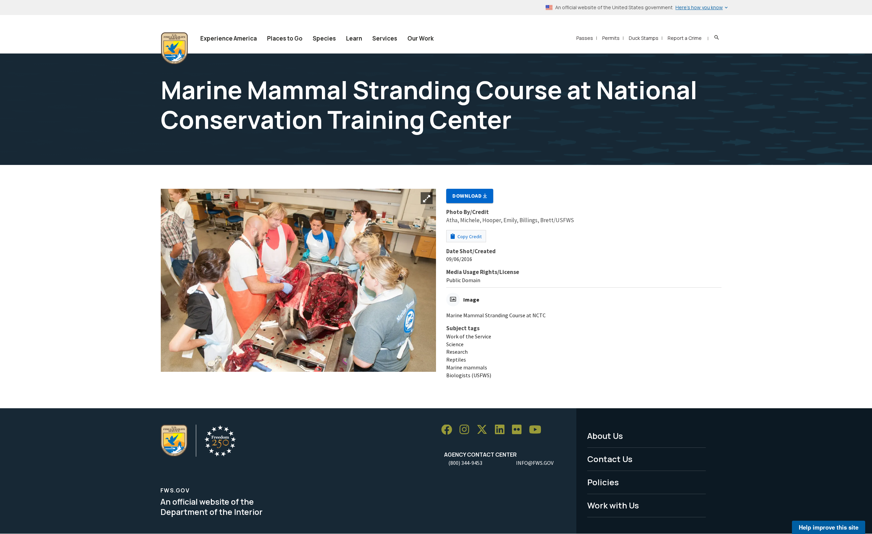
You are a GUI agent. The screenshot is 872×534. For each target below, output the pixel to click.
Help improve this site (828, 527)
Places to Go (284, 38)
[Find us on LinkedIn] (502, 430)
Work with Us (613, 505)
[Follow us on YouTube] (537, 430)
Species (324, 38)
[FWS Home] (174, 48)
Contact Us (610, 458)
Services (384, 38)
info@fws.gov (535, 462)
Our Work (420, 38)
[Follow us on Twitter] (484, 430)
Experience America (228, 38)
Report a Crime (685, 38)
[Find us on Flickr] (519, 430)
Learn (354, 38)
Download (467, 195)
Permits (611, 38)
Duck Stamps (643, 38)
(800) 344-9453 (465, 462)
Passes (584, 38)
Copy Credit (469, 236)
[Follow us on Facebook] (449, 430)
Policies (603, 482)
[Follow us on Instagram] (467, 430)
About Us (605, 435)
